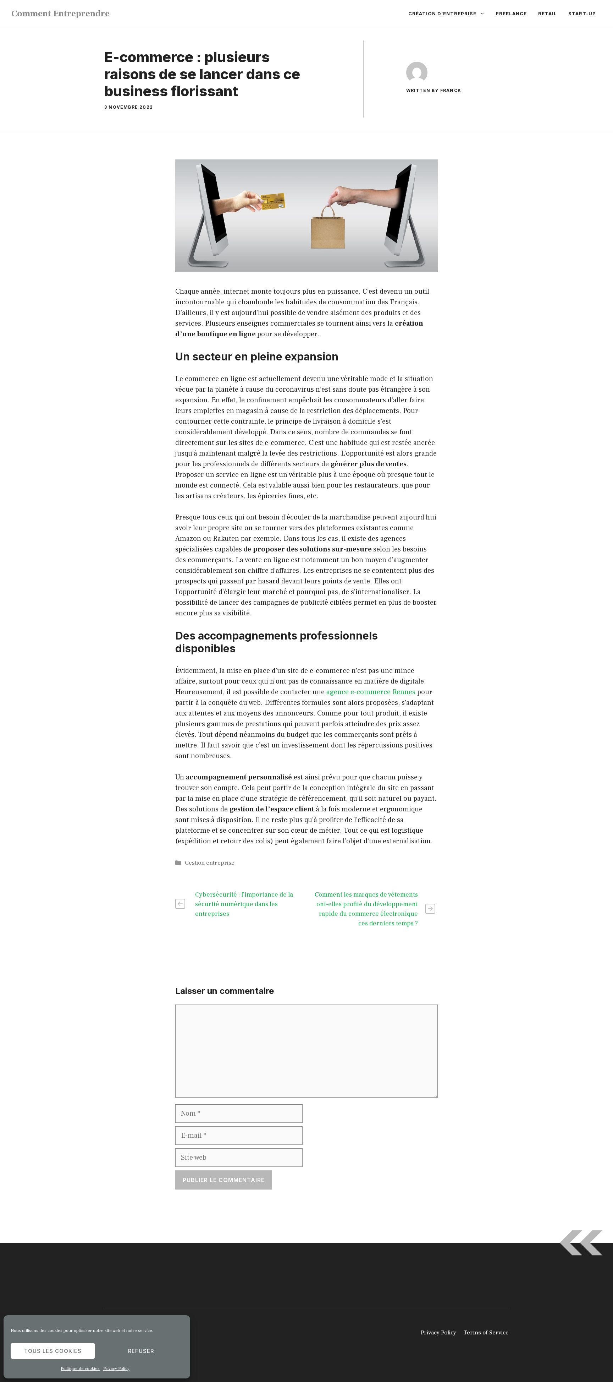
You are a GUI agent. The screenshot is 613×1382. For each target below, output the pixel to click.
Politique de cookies (80, 1368)
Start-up (582, 13)
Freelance (511, 13)
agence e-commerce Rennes (370, 692)
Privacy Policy (116, 1368)
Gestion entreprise (209, 863)
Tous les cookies (53, 1351)
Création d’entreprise (442, 13)
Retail (547, 13)
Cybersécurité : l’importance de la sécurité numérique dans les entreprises (244, 904)
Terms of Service (486, 1333)
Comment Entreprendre (60, 13)
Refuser (141, 1351)
